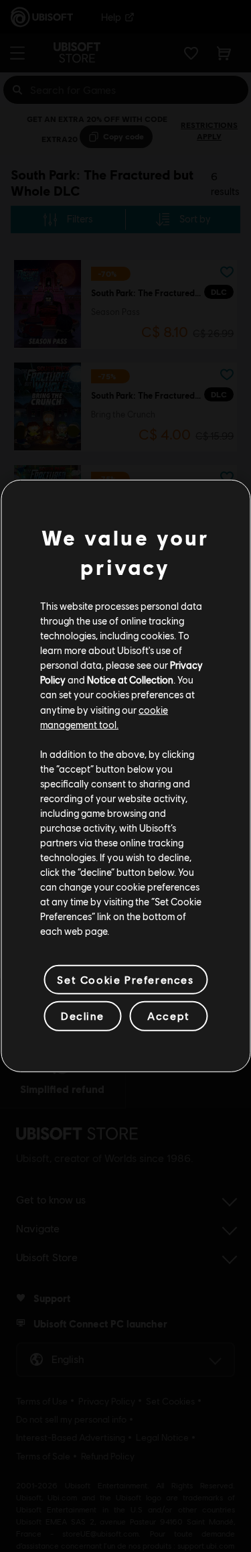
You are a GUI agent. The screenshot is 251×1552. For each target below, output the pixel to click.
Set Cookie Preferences (125, 979)
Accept (168, 1015)
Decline (82, 1015)
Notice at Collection (130, 679)
